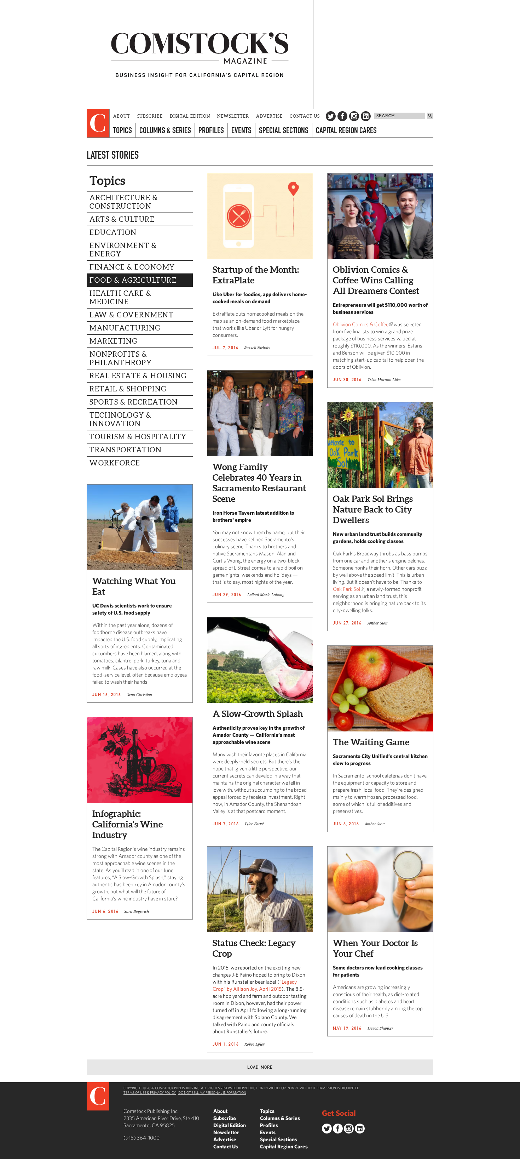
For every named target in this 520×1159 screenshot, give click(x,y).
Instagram (354, 116)
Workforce (114, 463)
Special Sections (283, 130)
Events (241, 130)
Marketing (113, 341)
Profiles (211, 130)
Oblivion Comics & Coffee (360, 324)
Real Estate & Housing (138, 376)
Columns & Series (165, 130)
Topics (122, 130)
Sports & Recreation (133, 402)
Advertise (269, 116)
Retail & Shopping (128, 389)
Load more (260, 1067)
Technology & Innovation (120, 419)
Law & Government (131, 315)
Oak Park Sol (346, 589)
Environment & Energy (123, 250)
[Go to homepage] (199, 54)
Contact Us (305, 116)
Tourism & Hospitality (138, 437)
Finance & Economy (132, 267)
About (121, 116)
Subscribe (150, 116)
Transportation (125, 450)
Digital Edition (190, 116)
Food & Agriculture (133, 280)
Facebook (342, 116)
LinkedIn (366, 116)
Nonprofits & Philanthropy (120, 358)
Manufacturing (125, 328)
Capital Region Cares (346, 130)
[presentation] (98, 123)
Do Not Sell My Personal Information (212, 1092)
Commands (5, 1153)
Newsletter (233, 116)
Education (113, 232)
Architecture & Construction (123, 202)
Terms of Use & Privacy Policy (149, 1092)
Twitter (331, 116)
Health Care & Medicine (120, 297)
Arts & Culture (122, 219)
